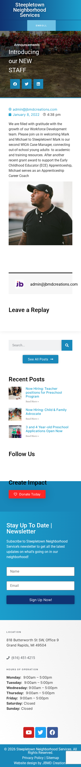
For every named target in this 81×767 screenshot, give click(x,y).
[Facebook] (52, 732)
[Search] (67, 345)
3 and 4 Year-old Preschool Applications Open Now (47, 429)
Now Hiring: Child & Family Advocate (46, 412)
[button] (15, 84)
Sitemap (52, 758)
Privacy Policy (33, 758)
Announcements (27, 45)
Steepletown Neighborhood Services (29, 10)
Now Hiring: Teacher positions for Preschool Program (44, 392)
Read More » (32, 401)
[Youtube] (28, 732)
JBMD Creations (54, 763)
